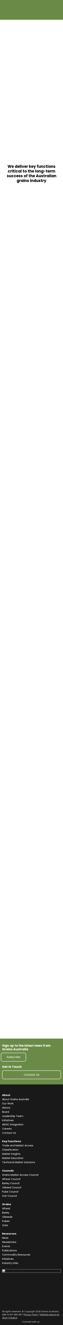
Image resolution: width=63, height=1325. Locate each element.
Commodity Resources (16, 1254)
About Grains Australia (15, 1099)
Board (5, 1112)
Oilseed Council (11, 1187)
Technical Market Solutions (18, 1162)
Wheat (6, 1208)
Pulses (6, 1221)
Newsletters (9, 1242)
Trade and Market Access (17, 1145)
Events (6, 1246)
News (5, 1238)
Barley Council (10, 1183)
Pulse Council (10, 1191)
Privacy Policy (31, 1314)
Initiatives (8, 1120)
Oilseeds (7, 1217)
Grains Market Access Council (20, 1175)
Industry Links (10, 1263)
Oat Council (9, 1196)
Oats (5, 1225)
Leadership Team (12, 1116)
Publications (9, 1250)
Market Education (12, 1158)
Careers (7, 1128)
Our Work (7, 1103)
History (6, 1107)
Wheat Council (11, 1179)
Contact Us (31, 1075)
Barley (5, 1212)
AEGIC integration (12, 1124)
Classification (10, 1149)
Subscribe (13, 1057)
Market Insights (11, 1154)
